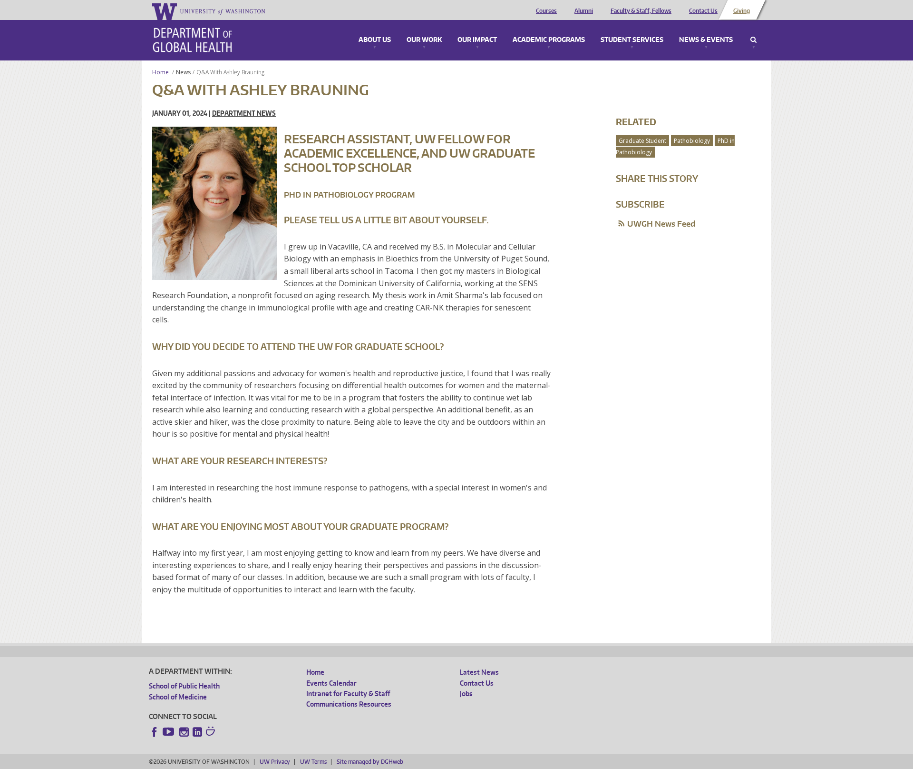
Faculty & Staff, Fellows (641, 11)
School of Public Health (184, 686)
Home (160, 72)
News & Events (706, 40)
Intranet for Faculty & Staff (348, 693)
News (183, 72)
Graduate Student (642, 141)
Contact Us (703, 11)
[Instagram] (184, 732)
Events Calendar (331, 683)
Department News (244, 113)
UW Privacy (275, 761)
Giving (741, 11)
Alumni (583, 11)
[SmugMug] (211, 732)
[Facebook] (154, 732)
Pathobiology (692, 141)
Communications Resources (348, 704)
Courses (546, 11)
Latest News (479, 672)
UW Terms (313, 761)
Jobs (466, 693)
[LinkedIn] (197, 732)
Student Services (632, 40)
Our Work (424, 40)
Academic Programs (549, 40)
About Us (375, 40)
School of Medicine (178, 697)
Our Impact (477, 40)
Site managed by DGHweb (370, 761)
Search (753, 40)
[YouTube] (169, 732)
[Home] (192, 40)
